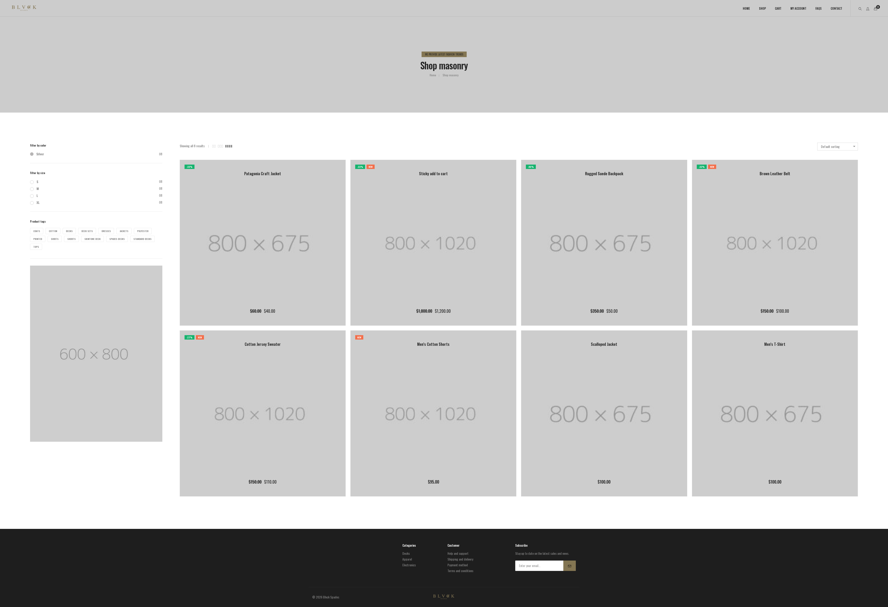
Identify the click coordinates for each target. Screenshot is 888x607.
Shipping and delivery (460, 559)
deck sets (87, 231)
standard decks (142, 239)
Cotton (53, 231)
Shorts (71, 239)
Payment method (457, 564)
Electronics (409, 564)
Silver (40, 153)
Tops (36, 246)
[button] (253, 310)
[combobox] (837, 146)
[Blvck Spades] (24, 8)
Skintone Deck (92, 239)
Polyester (142, 231)
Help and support (458, 553)
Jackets (124, 231)
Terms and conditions (460, 570)
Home (433, 75)
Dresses (106, 231)
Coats (36, 231)
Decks (69, 231)
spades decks (117, 239)
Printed (37, 239)
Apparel (407, 559)
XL (38, 202)
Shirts (55, 239)
